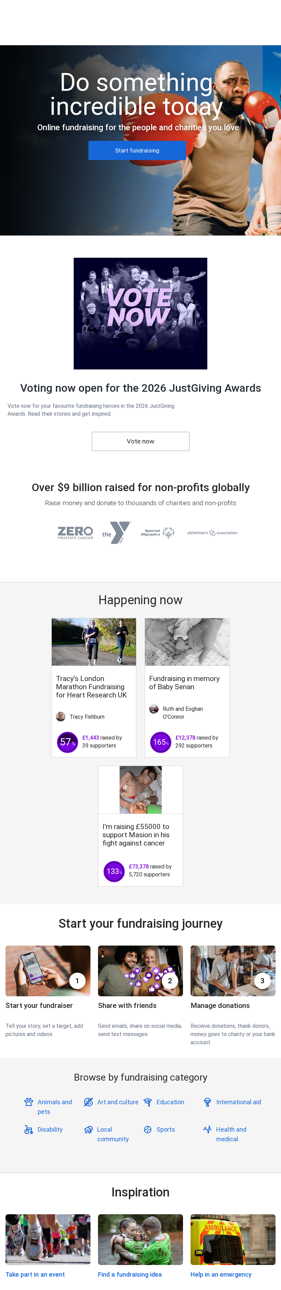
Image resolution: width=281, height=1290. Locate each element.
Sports (166, 1129)
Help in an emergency (221, 1274)
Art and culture (117, 1102)
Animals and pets (55, 1106)
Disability (50, 1129)
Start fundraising (137, 150)
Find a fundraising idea (130, 1274)
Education (170, 1102)
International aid (238, 1102)
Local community (113, 1134)
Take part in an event (35, 1274)
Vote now (140, 441)
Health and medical (231, 1134)
